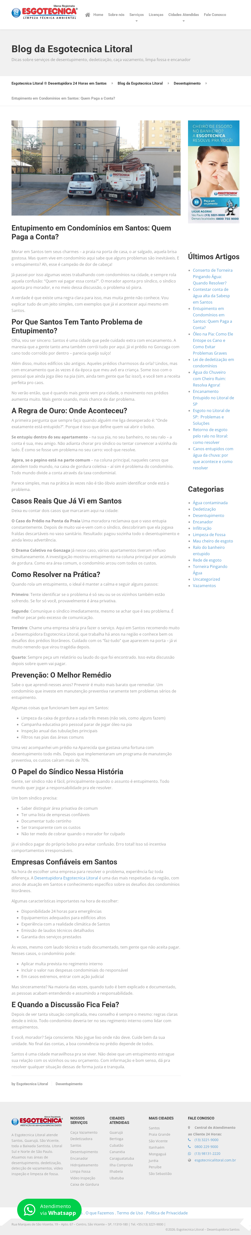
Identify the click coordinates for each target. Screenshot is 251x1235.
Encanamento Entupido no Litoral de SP (213, 398)
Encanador (203, 522)
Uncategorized (206, 579)
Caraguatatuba (122, 1158)
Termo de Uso (130, 1213)
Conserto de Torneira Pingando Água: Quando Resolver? (213, 277)
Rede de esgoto (207, 560)
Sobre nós (116, 15)
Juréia (153, 1160)
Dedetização (204, 509)
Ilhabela (116, 1171)
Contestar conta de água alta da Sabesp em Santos (211, 296)
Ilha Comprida (121, 1165)
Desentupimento (69, 1084)
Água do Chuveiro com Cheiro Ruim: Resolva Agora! (209, 379)
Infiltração (202, 528)
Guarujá (116, 1132)
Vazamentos (204, 585)
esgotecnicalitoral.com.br (215, 1160)
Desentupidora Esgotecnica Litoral (66, 878)
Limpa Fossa (80, 1171)
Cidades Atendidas (183, 15)
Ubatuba (117, 1178)
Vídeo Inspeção (82, 1178)
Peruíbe (155, 1167)
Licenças (156, 15)
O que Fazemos (100, 1213)
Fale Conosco (215, 15)
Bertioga (116, 1138)
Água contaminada (210, 502)
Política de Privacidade (167, 1213)
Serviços (136, 15)
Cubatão (116, 1145)
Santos (154, 1128)
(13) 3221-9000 (206, 1139)
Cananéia (117, 1151)
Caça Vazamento (83, 1132)
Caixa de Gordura (84, 1184)
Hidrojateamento (84, 1165)
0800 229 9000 (206, 1146)
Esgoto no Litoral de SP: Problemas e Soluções (211, 417)
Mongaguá (157, 1154)
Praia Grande (159, 1134)
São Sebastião (160, 1173)
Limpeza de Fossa (209, 534)
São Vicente (158, 1141)
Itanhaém (156, 1147)
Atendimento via (58, 1209)
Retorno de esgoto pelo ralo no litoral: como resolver (210, 436)
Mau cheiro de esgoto (213, 541)
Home (98, 15)
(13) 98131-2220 (207, 1153)
